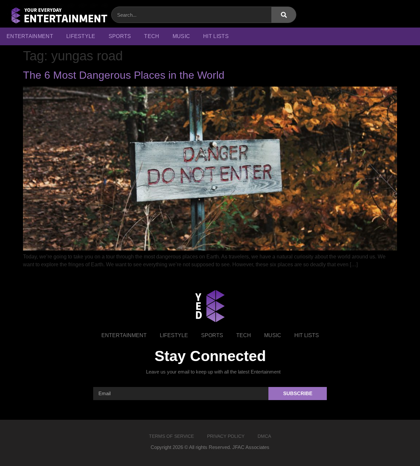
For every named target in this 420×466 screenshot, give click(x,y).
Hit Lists (216, 36)
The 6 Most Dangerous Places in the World (123, 75)
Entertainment (30, 36)
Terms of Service (171, 436)
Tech (151, 36)
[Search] (283, 15)
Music (181, 36)
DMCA (264, 436)
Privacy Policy (225, 436)
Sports (120, 36)
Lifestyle (80, 36)
